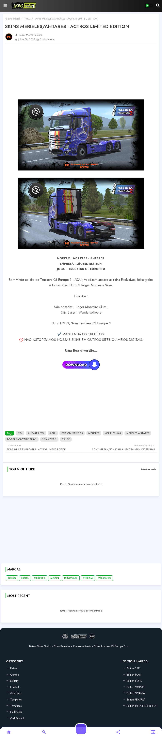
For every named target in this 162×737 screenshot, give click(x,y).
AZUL (53, 433)
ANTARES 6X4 (36, 433)
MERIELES (93, 433)
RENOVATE (70, 578)
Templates (16, 699)
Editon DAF (133, 668)
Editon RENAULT (136, 699)
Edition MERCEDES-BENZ (141, 706)
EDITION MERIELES (72, 433)
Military (14, 681)
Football (14, 687)
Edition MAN (134, 675)
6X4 (20, 433)
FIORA (25, 578)
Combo (14, 675)
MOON (54, 578)
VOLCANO (104, 578)
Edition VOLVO (135, 687)
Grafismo (15, 693)
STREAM (88, 578)
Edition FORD (134, 681)
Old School (17, 718)
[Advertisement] (81, 71)
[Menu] (5, 5)
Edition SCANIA (136, 693)
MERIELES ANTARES (137, 433)
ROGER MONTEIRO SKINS (22, 439)
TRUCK (27, 19)
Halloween (16, 712)
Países (13, 668)
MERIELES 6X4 (113, 433)
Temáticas (16, 706)
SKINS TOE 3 (49, 439)
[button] (149, 5)
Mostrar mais (148, 469)
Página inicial (12, 19)
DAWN (12, 578)
